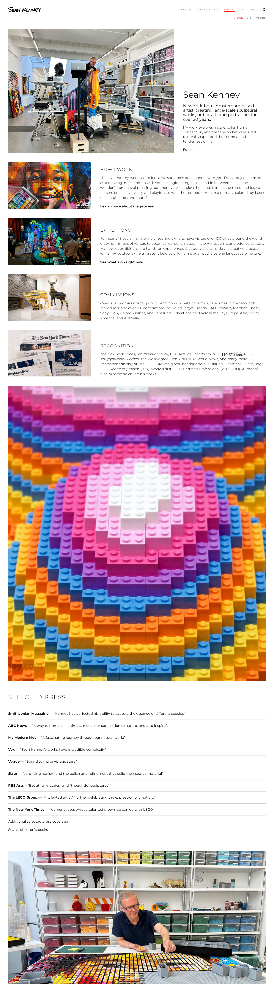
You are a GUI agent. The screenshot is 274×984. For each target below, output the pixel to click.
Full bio (189, 150)
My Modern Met (22, 737)
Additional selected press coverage (38, 821)
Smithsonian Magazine (28, 713)
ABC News (17, 726)
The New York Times (26, 809)
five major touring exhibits (162, 238)
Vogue (14, 761)
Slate (12, 773)
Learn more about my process (127, 206)
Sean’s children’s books (28, 830)
